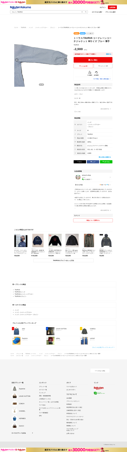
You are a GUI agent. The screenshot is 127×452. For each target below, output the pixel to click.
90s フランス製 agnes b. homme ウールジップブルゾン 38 (71, 251)
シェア (93, 162)
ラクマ (16, 27)
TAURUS (23, 27)
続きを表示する (105, 109)
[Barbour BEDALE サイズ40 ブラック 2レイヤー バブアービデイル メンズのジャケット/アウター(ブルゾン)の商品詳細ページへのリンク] (89, 240)
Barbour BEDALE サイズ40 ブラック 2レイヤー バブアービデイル (88, 252)
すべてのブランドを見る (19, 433)
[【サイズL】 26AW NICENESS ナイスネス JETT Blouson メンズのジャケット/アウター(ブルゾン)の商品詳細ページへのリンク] (38, 240)
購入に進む (93, 59)
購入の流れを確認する (105, 157)
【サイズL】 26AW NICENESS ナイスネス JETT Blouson (37, 251)
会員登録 (112, 7)
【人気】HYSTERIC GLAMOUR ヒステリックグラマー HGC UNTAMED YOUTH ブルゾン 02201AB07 (55, 253)
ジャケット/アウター (41, 27)
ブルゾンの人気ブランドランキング (102, 347)
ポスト (80, 162)
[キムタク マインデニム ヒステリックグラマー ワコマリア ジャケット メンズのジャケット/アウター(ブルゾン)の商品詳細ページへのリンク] (21, 240)
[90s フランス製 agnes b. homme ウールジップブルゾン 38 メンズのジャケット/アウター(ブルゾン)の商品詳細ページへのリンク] (72, 240)
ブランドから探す (110, 12)
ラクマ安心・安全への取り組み (101, 79)
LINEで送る (107, 162)
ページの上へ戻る (100, 371)
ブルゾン (52, 27)
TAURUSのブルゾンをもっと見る (63, 260)
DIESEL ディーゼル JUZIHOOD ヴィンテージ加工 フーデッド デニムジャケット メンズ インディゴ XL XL (105, 253)
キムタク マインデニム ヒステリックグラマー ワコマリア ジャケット (20, 252)
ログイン (103, 7)
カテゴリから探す (97, 12)
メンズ (31, 27)
